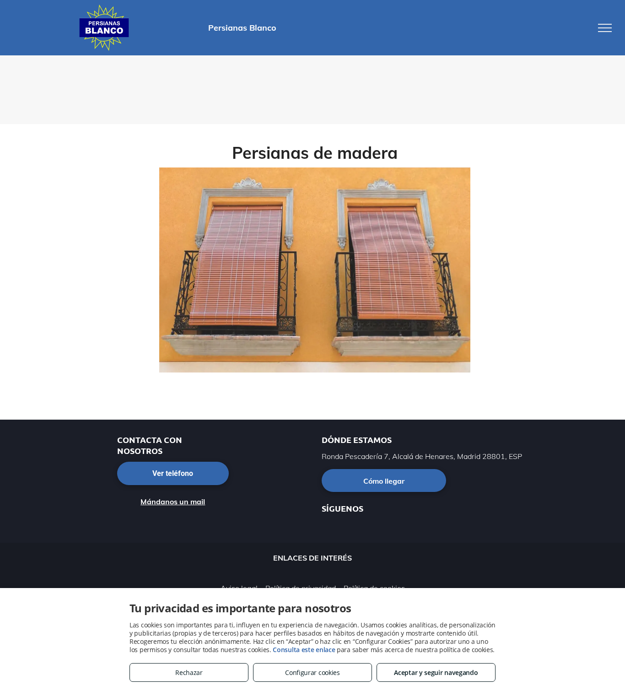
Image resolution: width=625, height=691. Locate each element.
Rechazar (189, 672)
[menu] (605, 28)
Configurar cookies (312, 672)
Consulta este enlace (304, 649)
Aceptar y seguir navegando (436, 672)
